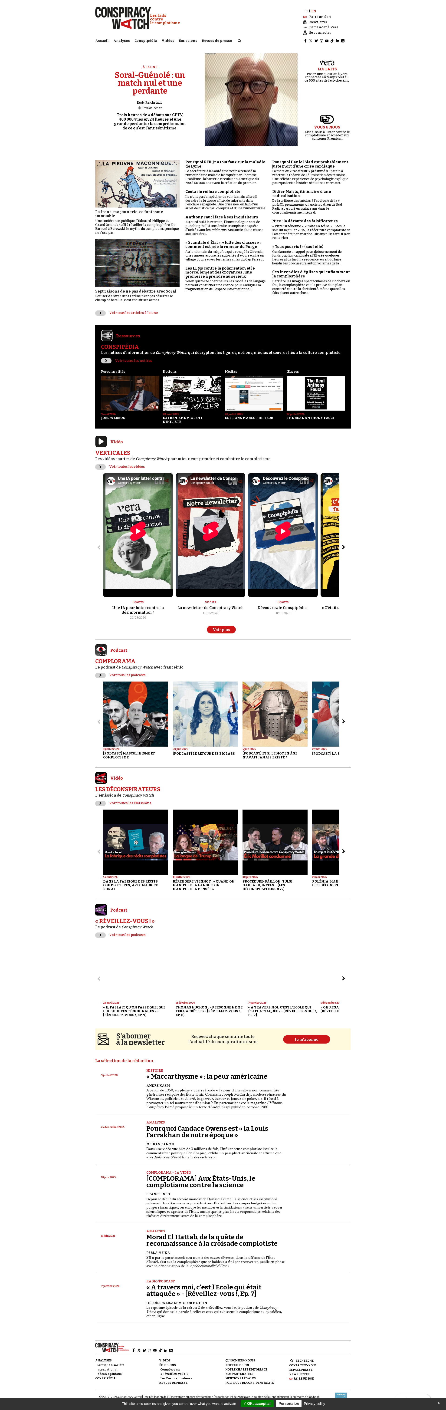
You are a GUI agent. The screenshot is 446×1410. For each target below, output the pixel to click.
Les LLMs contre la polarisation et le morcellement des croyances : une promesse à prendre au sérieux (220, 272)
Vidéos (168, 41)
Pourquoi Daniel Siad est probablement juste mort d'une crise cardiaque (310, 164)
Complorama (170, 1369)
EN (313, 11)
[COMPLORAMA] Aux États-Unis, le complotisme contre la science (200, 1182)
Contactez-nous (303, 1365)
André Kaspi (158, 1086)
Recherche (304, 1360)
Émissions (188, 41)
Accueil (102, 41)
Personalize (289, 1404)
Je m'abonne (306, 1039)
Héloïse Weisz (159, 1303)
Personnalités (113, 372)
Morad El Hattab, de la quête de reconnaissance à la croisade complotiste (212, 1240)
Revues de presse (217, 41)
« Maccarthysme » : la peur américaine (206, 1076)
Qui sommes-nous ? (240, 1360)
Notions (170, 372)
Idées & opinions (109, 1374)
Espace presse (300, 1369)
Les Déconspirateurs (176, 1378)
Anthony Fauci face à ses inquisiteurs (221, 217)
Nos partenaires (239, 1374)
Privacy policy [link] (314, 1404)
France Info (158, 1194)
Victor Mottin (193, 1303)
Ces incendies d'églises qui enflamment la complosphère (311, 274)
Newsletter (299, 1374)
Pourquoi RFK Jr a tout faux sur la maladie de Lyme (225, 164)
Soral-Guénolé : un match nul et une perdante (150, 83)
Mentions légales (240, 1378)
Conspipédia (145, 41)
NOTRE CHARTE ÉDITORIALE (246, 1369)
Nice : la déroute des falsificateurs (305, 221)
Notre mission (237, 1365)
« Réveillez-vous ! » (174, 1374)
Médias (231, 372)
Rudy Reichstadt (149, 103)
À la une (150, 67)
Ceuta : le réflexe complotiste (212, 191)
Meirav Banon (160, 1144)
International (107, 1369)
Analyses (121, 41)
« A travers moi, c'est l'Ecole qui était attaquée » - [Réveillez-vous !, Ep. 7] (204, 1290)
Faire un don (303, 1378)
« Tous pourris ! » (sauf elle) (297, 246)
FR (305, 11)
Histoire (154, 1071)
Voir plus (221, 630)
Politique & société (110, 1365)
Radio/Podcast (160, 1281)
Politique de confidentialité (249, 1382)
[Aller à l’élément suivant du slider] (343, 547)
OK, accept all (258, 1404)
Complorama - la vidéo (168, 1173)
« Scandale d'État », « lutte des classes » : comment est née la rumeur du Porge (223, 244)
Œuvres (293, 372)
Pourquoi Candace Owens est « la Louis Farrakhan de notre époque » (207, 1132)
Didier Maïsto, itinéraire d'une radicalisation (301, 193)
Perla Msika (158, 1253)
